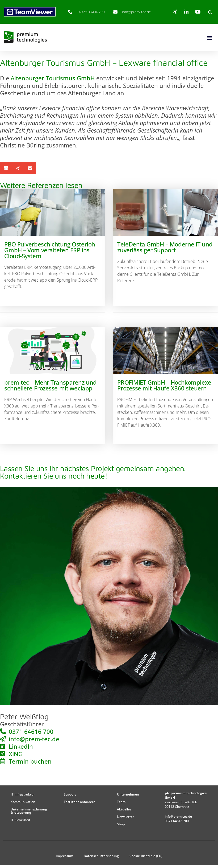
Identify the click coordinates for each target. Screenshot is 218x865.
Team (121, 802)
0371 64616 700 (177, 821)
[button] (210, 12)
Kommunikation (23, 802)
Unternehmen (128, 794)
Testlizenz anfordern (79, 802)
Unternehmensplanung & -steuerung (29, 811)
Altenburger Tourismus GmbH (53, 78)
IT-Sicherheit (20, 820)
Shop (121, 824)
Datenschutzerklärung (101, 856)
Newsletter (125, 816)
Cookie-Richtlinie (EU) (145, 856)
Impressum (64, 856)
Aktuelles (124, 809)
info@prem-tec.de (178, 816)
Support (70, 794)
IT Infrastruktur (23, 794)
